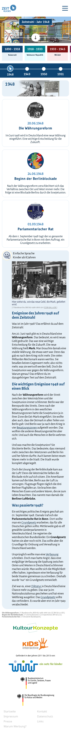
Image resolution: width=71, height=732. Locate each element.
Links (40, 721)
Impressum (11, 716)
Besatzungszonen (27, 427)
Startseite (10, 711)
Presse (8, 721)
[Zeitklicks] (9, 8)
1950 (44, 74)
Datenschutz (45, 716)
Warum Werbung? (15, 726)
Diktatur (36, 586)
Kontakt (42, 711)
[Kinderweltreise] (15, 43)
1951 (60, 74)
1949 (27, 74)
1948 (10, 74)
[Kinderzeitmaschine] (15, 25)
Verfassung (52, 554)
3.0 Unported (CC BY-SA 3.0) (50, 615)
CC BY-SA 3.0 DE (50, 307)
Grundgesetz (28, 522)
